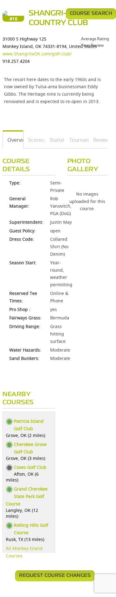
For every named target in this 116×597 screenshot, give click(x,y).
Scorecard (34, 139)
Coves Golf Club (30, 467)
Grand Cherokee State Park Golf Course (27, 496)
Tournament (76, 139)
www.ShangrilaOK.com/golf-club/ (37, 54)
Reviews (98, 139)
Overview (13, 139)
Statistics (54, 139)
